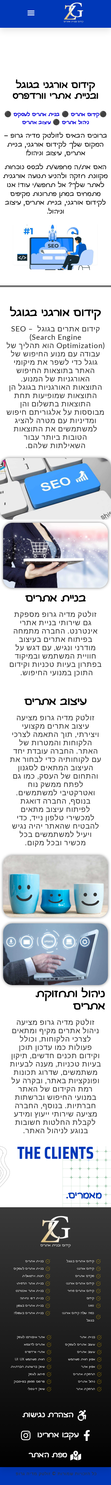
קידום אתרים (85, 115)
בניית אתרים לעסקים (37, 115)
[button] (31, 13)
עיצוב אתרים (36, 123)
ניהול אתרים (75, 123)
